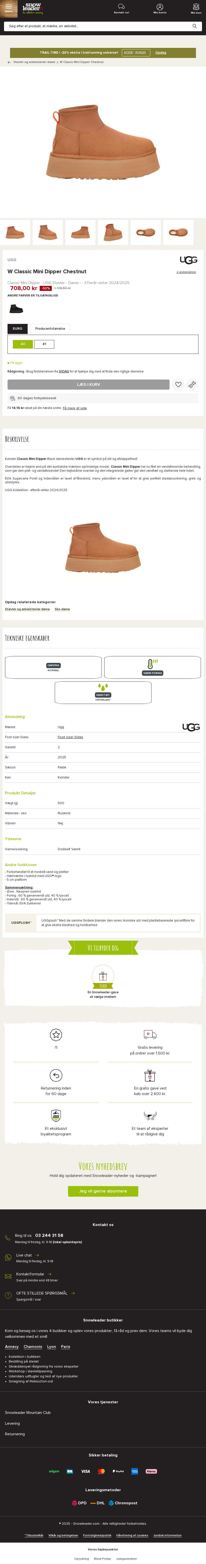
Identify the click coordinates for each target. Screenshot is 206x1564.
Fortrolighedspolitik (97, 1535)
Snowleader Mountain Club (28, 1413)
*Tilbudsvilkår (34, 1535)
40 (23, 344)
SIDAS (64, 371)
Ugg (12, 260)
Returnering (15, 1434)
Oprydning (81, 1558)
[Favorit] (178, 384)
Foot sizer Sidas (70, 737)
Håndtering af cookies (132, 1535)
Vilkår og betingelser (63, 1535)
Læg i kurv (88, 385)
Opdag (160, 52)
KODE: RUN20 (135, 53)
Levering (12, 1423)
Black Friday (102, 1558)
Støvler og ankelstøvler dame (34, 62)
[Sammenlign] (192, 384)
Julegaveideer (126, 1558)
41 (44, 344)
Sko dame (62, 609)
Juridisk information (167, 1535)
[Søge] (198, 22)
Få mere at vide (75, 408)
